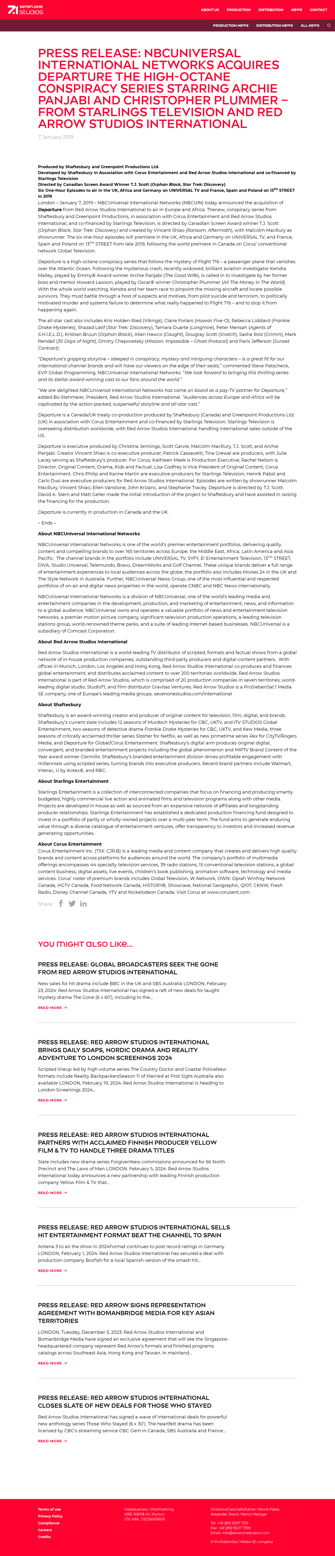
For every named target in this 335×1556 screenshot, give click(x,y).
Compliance (49, 1523)
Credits (44, 1537)
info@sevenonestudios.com (246, 1533)
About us (210, 10)
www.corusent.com (228, 892)
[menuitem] (210, 10)
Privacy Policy (50, 1516)
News (296, 10)
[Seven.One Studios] (25, 9)
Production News (230, 26)
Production (239, 10)
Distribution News (274, 26)
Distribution (270, 10)
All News (310, 26)
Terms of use (49, 1509)
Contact (318, 10)
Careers (45, 1530)
